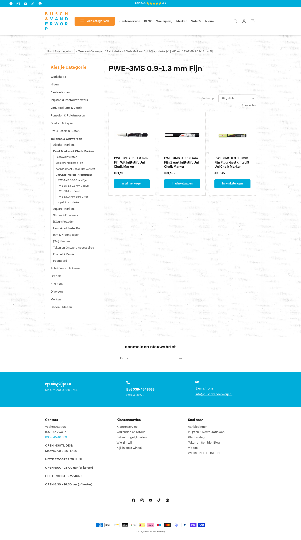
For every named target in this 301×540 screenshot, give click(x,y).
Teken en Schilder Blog (204, 442)
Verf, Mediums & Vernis (66, 107)
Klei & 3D (57, 284)
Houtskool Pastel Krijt (67, 228)
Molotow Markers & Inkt (69, 163)
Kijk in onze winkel (129, 448)
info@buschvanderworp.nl (213, 394)
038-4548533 (144, 389)
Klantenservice (127, 427)
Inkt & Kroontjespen (66, 234)
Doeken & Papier (62, 123)
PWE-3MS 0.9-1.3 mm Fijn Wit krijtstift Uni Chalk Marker (131, 162)
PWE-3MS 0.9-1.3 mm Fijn (199, 51)
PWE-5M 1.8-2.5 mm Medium (73, 185)
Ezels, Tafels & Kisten (65, 131)
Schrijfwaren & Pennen (66, 268)
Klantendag (196, 437)
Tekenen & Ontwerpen (90, 51)
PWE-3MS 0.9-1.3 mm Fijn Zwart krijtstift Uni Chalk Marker (181, 162)
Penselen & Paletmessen (68, 115)
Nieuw (55, 84)
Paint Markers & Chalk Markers (124, 51)
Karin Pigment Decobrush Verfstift (75, 169)
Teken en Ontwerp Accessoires (73, 247)
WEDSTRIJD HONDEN (204, 453)
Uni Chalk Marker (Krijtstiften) (163, 51)
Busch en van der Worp (154, 531)
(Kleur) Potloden (63, 221)
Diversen (57, 291)
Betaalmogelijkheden (132, 437)
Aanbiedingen (60, 92)
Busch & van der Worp (59, 51)
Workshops (58, 76)
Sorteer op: (208, 98)
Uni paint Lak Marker (68, 202)
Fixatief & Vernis (63, 254)
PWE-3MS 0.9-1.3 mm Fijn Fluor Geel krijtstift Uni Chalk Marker (231, 162)
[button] (92, 21)
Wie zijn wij (124, 442)
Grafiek (56, 276)
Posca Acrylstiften (66, 157)
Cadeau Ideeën (61, 307)
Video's (193, 448)
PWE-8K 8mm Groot (69, 191)
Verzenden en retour (131, 432)
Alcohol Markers (64, 144)
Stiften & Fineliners (65, 215)
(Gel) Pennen (61, 241)
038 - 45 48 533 (56, 437)
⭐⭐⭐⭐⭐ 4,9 (156, 3)
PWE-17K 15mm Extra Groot (73, 196)
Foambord (60, 260)
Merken (56, 299)
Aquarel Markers (64, 208)
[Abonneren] (180, 358)
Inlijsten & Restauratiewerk (69, 100)
